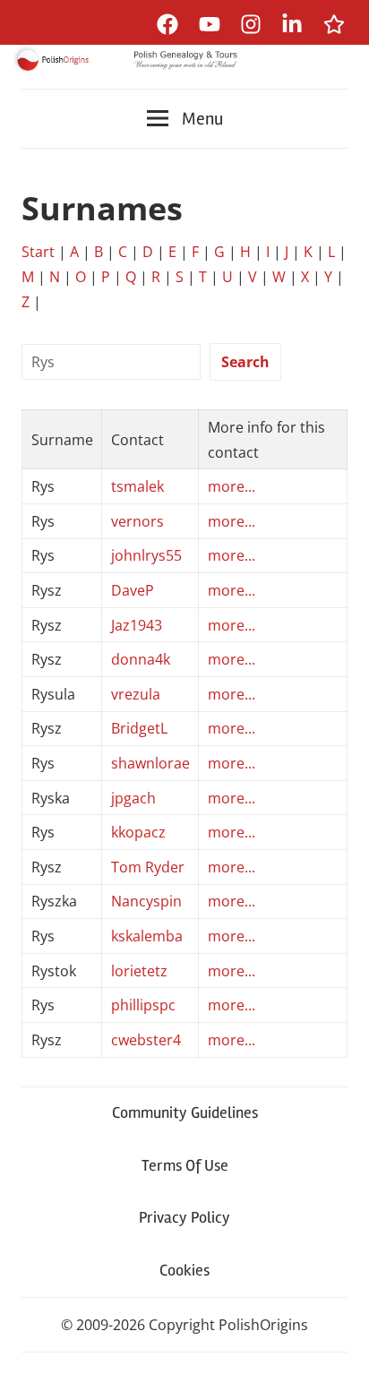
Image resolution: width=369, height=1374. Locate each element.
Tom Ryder (147, 867)
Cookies (184, 1270)
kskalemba (147, 936)
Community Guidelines (185, 1112)
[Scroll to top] (338, 1343)
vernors (137, 521)
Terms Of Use (185, 1165)
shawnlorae (150, 763)
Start (38, 252)
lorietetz (139, 971)
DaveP (132, 590)
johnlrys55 (146, 555)
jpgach (133, 798)
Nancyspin (146, 901)
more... (231, 486)
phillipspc (143, 1005)
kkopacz (138, 832)
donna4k (140, 659)
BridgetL (139, 728)
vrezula (135, 694)
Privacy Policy (184, 1217)
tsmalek (137, 486)
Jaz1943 (136, 625)
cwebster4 (146, 1040)
